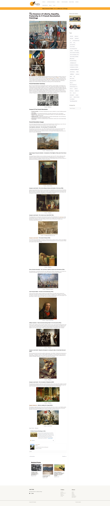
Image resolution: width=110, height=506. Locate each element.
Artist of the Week (72, 44)
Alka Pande (71, 38)
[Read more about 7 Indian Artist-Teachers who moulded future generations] (36, 467)
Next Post (64, 456)
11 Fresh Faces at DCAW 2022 (46, 476)
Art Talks (62, 496)
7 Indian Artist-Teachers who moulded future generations (34, 473)
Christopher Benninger (73, 60)
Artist (74, 42)
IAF (74, 76)
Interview (71, 88)
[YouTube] (32, 493)
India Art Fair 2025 (73, 80)
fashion (71, 76)
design (77, 71)
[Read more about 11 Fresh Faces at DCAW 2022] (48, 469)
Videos (58, 1)
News (70, 92)
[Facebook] (29, 493)
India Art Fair (72, 78)
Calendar (77, 1)
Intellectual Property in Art (73, 86)
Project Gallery (71, 1)
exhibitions (77, 74)
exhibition (72, 74)
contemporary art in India (74, 67)
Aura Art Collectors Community (74, 52)
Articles (43, 1)
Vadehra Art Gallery (76, 97)
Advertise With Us (74, 496)
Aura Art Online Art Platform (74, 56)
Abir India (71, 36)
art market (71, 50)
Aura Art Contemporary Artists (74, 54)
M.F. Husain (71, 90)
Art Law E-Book (72, 46)
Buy (54, 5)
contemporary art (73, 62)
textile (71, 97)
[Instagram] (31, 493)
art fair (71, 42)
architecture (77, 38)
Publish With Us (45, 5)
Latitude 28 (75, 88)
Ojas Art (74, 92)
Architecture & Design (51, 1)
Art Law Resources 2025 (73, 48)
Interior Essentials (65, 1)
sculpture (77, 94)
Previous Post (32, 456)
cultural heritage (72, 71)
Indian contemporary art (73, 84)
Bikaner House (72, 58)
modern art (77, 90)
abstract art (76, 36)
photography (72, 94)
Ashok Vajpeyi (76, 50)
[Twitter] (31, 451)
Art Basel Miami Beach (76, 40)
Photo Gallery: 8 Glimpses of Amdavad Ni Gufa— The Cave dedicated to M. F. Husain (59, 474)
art (70, 40)
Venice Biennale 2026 (73, 101)
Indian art (71, 82)
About (50, 5)
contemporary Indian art (74, 69)
